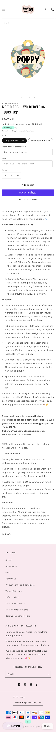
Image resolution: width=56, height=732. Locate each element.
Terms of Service (13, 591)
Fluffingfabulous (24, 726)
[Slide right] (34, 98)
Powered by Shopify (36, 726)
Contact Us (10, 579)
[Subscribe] (48, 674)
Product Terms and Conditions (20, 585)
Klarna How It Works (15, 603)
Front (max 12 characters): (14, 147)
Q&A (7, 572)
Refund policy (12, 597)
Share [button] (8, 534)
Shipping (15, 131)
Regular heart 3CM (14, 140)
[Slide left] (22, 98)
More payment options (28, 199)
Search (8, 560)
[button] (3, 9)
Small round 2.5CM (40, 140)
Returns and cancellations (17, 616)
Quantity (6, 170)
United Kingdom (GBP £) (26, 702)
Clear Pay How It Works (16, 610)
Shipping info (11, 566)
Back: (4, 158)
